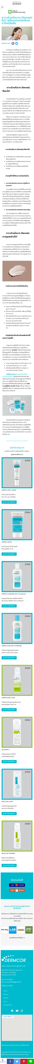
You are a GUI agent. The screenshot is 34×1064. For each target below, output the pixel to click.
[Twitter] (17, 1061)
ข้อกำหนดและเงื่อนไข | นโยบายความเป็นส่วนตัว (15, 1045)
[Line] (30, 1061)
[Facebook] (10, 1061)
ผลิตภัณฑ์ (5, 998)
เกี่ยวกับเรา (6, 994)
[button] (2, 7)
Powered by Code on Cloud (20, 1054)
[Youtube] (17, 1010)
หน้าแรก (5, 991)
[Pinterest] (23, 1061)
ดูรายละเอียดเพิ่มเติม (9, 502)
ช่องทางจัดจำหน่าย (7, 1005)
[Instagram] (22, 1010)
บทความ (5, 1001)
